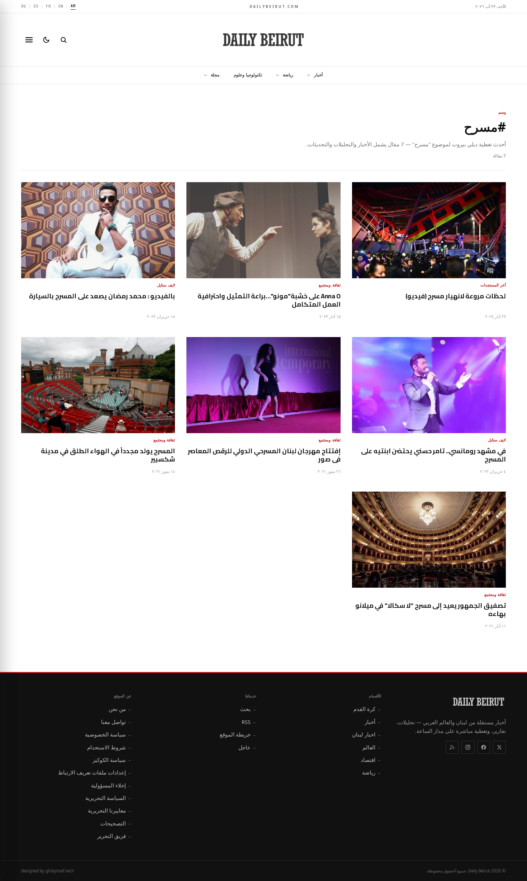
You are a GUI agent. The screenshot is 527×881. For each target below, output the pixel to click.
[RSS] (452, 747)
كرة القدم (367, 708)
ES (36, 6)
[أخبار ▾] (306, 75)
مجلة (215, 75)
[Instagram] (467, 747)
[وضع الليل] (46, 40)
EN (60, 6)
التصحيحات (116, 823)
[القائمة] (29, 40)
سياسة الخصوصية (108, 734)
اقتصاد (371, 759)
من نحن (120, 708)
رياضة (288, 75)
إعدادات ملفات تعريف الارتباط (95, 772)
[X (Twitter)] (499, 747)
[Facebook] (483, 747)
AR (73, 5)
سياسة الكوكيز (112, 759)
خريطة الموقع (238, 734)
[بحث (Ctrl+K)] (63, 40)
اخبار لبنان (366, 734)
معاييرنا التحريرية (110, 810)
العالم (371, 747)
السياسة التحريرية (108, 797)
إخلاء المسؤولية (111, 785)
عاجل (247, 747)
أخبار (318, 75)
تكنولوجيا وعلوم (248, 75)
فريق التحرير (114, 835)
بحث (248, 708)
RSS (249, 721)
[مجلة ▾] (203, 75)
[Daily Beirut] (263, 39)
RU (23, 6)
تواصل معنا (116, 721)
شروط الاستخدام (109, 747)
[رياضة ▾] (275, 75)
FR (48, 6)
